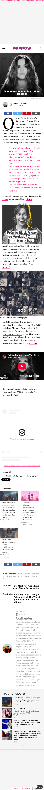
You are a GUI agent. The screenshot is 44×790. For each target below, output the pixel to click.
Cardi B (31, 328)
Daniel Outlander (20, 103)
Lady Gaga (28, 264)
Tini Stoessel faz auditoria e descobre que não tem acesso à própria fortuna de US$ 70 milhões (25, 151)
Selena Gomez (22, 127)
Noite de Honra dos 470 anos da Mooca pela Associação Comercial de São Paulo (25, 187)
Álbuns (26, 574)
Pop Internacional (15, 576)
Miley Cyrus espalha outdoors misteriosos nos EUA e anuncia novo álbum (24, 160)
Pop (4, 576)
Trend (5, 579)
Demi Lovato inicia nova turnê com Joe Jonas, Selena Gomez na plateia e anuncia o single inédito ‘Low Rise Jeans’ (9, 509)
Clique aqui (27, 392)
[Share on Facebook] (8, 564)
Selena (5, 199)
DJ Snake (16, 328)
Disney (29, 199)
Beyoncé (6, 267)
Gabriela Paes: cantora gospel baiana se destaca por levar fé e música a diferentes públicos (25, 178)
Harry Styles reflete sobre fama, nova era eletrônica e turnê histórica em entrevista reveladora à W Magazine (25, 169)
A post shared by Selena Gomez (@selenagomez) (22, 466)
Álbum (19, 574)
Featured (35, 574)
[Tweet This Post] (17, 113)
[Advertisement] (22, 22)
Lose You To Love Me (12, 334)
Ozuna (23, 328)
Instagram (7, 255)
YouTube (33, 343)
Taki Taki (36, 325)
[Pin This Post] (26, 113)
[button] (38, 787)
